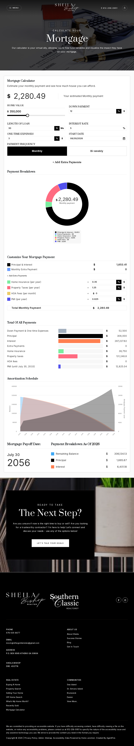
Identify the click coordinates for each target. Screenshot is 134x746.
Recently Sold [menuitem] (12, 706)
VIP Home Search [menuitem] (14, 697)
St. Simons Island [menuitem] (75, 689)
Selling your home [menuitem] (14, 693)
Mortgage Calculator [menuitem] (15, 710)
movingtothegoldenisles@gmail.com (22, 643)
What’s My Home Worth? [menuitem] (17, 701)
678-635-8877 (13, 633)
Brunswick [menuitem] (71, 693)
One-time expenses (20, 134)
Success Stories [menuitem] (74, 638)
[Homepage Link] (67, 7)
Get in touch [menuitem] (73, 647)
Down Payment (79, 106)
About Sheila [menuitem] (73, 634)
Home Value (15, 105)
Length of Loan (18, 123)
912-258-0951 (110, 8)
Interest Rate (78, 123)
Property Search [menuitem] (13, 689)
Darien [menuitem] (70, 697)
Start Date (76, 134)
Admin (41, 738)
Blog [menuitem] (69, 642)
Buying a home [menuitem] (13, 685)
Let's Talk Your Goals (50, 543)
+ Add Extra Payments (17, 276)
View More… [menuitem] (72, 701)
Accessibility (58, 738)
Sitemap (48, 738)
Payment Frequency (21, 144)
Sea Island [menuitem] (71, 685)
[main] (67, 286)
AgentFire (111, 738)
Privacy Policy (30, 738)
